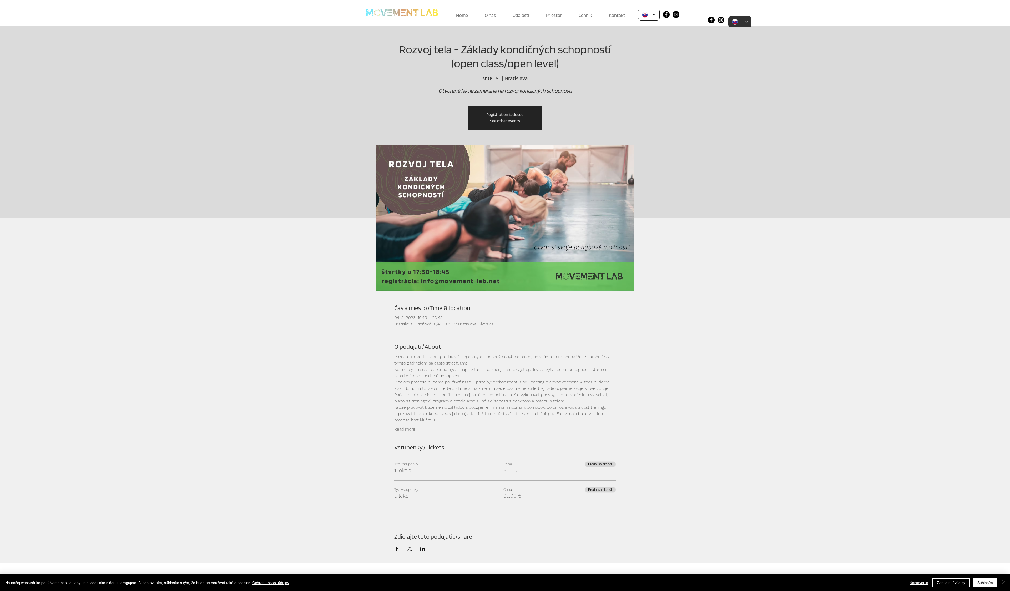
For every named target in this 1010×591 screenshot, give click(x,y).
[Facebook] (666, 14)
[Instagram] (676, 14)
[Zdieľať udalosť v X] (409, 549)
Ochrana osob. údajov (270, 582)
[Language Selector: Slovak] (649, 15)
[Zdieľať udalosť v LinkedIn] (422, 549)
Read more (404, 429)
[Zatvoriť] (1004, 582)
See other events (505, 120)
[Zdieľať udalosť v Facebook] (396, 549)
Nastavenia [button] (919, 582)
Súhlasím (985, 582)
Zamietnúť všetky (951, 582)
